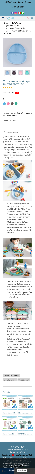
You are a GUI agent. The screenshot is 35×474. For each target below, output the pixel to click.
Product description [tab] (11, 132)
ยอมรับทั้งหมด (22, 471)
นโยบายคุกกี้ (15, 467)
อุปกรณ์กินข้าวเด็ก (18, 112)
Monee (13, 120)
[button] (27, 18)
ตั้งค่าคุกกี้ (12, 471)
